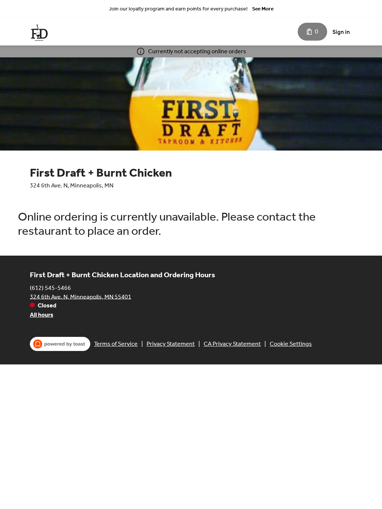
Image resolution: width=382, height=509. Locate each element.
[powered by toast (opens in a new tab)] (60, 343)
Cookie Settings (291, 343)
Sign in (341, 31)
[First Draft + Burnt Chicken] (39, 31)
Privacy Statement (171, 343)
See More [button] (262, 9)
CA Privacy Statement (232, 343)
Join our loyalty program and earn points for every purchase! (178, 9)
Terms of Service (116, 343)
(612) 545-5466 (50, 287)
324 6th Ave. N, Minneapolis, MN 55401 (80, 296)
